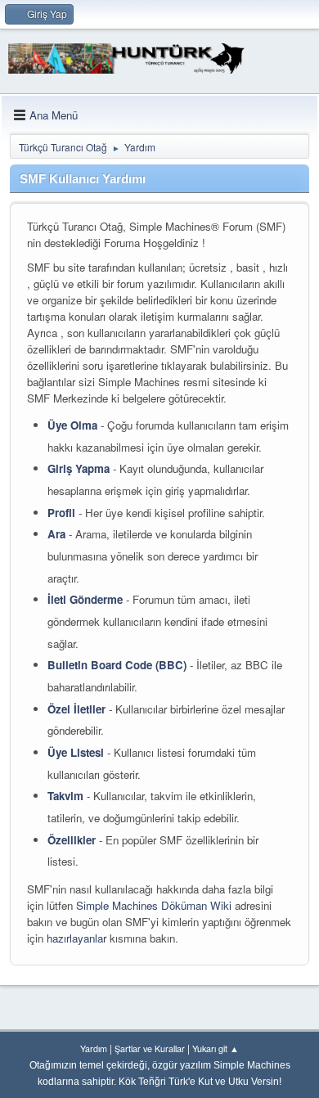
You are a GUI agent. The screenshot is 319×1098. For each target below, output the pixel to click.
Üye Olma (72, 425)
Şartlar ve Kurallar (150, 1048)
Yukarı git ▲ (215, 1048)
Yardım (93, 1048)
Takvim (65, 795)
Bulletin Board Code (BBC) (116, 665)
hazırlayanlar (76, 938)
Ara (56, 534)
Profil (61, 512)
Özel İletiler (76, 709)
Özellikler (71, 840)
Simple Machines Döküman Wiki (153, 905)
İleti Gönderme (85, 599)
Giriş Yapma (78, 468)
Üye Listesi (75, 752)
